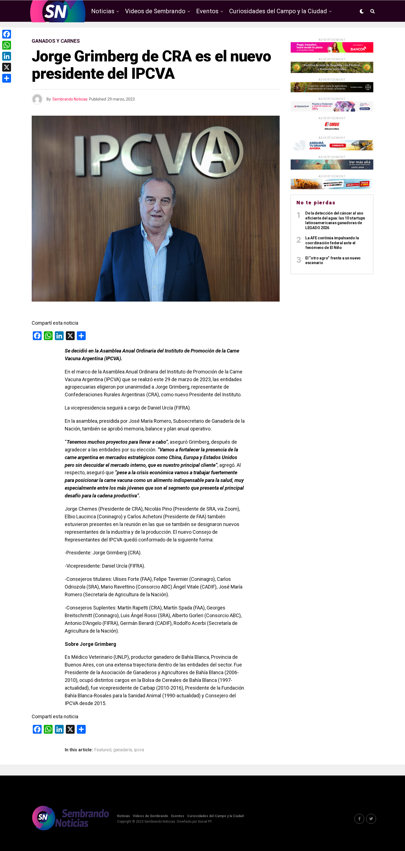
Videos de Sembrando (155, 11)
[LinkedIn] (6, 56)
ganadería (122, 750)
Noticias (102, 11)
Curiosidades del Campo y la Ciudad (278, 11)
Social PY (205, 821)
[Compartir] (6, 78)
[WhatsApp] (6, 45)
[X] (6, 67)
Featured (102, 750)
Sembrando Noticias (70, 99)
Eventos (207, 11)
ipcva (139, 750)
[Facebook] (6, 34)
